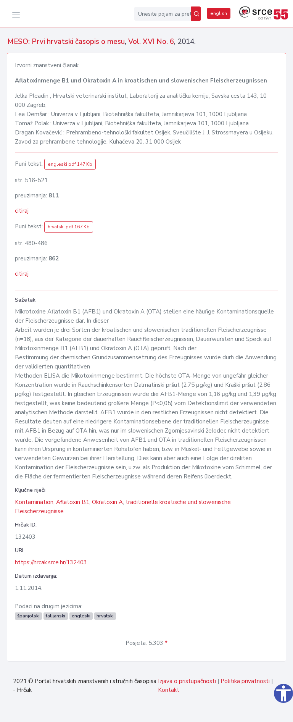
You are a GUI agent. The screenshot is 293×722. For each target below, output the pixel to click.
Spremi (268, 712)
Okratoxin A (107, 502)
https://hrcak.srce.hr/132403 (51, 562)
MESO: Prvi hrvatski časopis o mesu (66, 42)
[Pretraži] (196, 13)
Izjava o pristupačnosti (187, 681)
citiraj (22, 211)
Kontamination (34, 502)
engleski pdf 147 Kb (70, 164)
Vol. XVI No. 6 (151, 42)
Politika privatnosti (245, 681)
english (218, 13)
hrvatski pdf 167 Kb (69, 227)
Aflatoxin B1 (72, 502)
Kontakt (168, 690)
